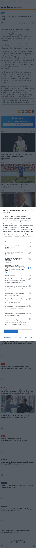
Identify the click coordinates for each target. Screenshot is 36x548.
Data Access (18, 337)
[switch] (29, 246)
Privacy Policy (28, 337)
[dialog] (18, 274)
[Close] (32, 210)
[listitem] (18, 242)
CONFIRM (11, 331)
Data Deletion (8, 337)
